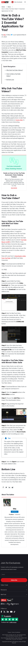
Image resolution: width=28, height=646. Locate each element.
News (9, 7)
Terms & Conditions (16, 632)
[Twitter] (11, 35)
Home (3, 7)
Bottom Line (10, 79)
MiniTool (3, 594)
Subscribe (14, 580)
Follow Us (15, 511)
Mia (4, 35)
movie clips (19, 120)
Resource (4, 590)
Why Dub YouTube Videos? (14, 70)
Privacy (9, 632)
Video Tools (4, 585)
